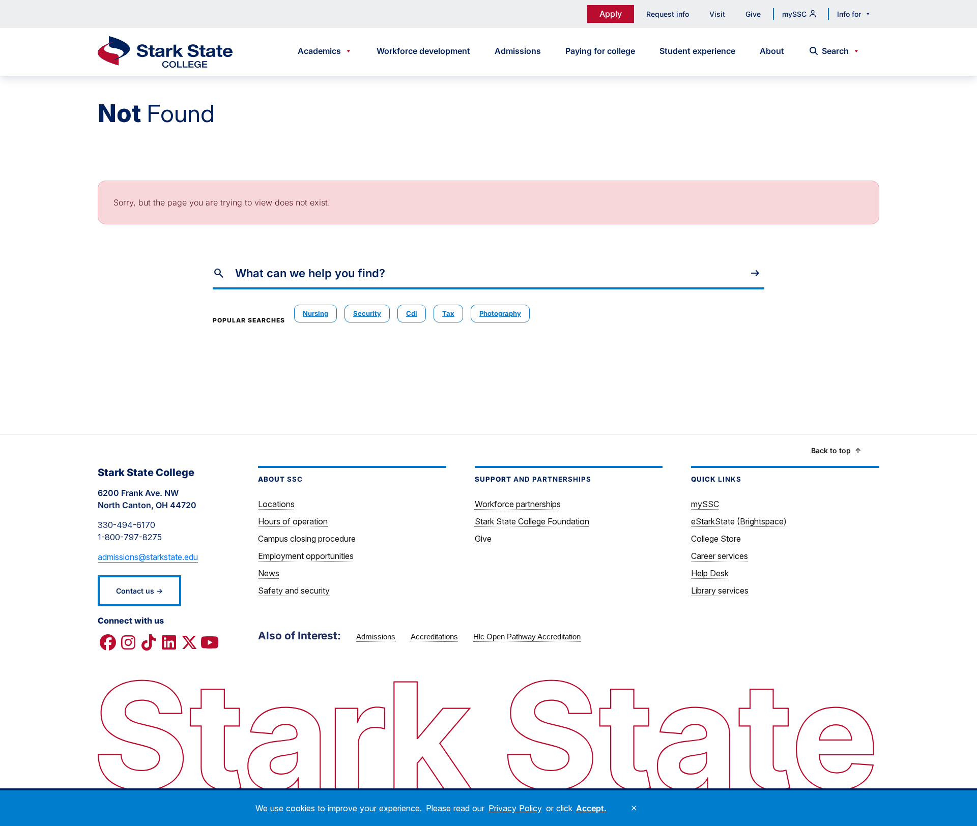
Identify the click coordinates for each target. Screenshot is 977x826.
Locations (276, 504)
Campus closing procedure (307, 539)
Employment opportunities (306, 556)
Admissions (518, 51)
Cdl (411, 313)
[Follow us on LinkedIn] (169, 643)
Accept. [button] (591, 808)
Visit (717, 14)
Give (753, 14)
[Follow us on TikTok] (148, 643)
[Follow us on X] (189, 643)
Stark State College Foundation (532, 521)
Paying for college (600, 51)
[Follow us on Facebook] (108, 643)
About (772, 51)
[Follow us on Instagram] (128, 643)
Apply (610, 14)
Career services (719, 556)
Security (367, 313)
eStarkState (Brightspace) (739, 521)
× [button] (634, 808)
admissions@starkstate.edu (148, 557)
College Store (716, 539)
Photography (500, 313)
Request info (667, 14)
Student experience (697, 51)
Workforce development (423, 51)
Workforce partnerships (518, 504)
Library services (720, 590)
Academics (319, 51)
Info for (849, 14)
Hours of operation (293, 521)
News (268, 573)
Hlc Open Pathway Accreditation (527, 636)
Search (835, 51)
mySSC (794, 14)
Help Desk (710, 573)
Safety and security (294, 590)
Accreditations (434, 636)
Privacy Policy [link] (515, 808)
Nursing (315, 313)
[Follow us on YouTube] (209, 643)
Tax (448, 313)
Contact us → (139, 590)
